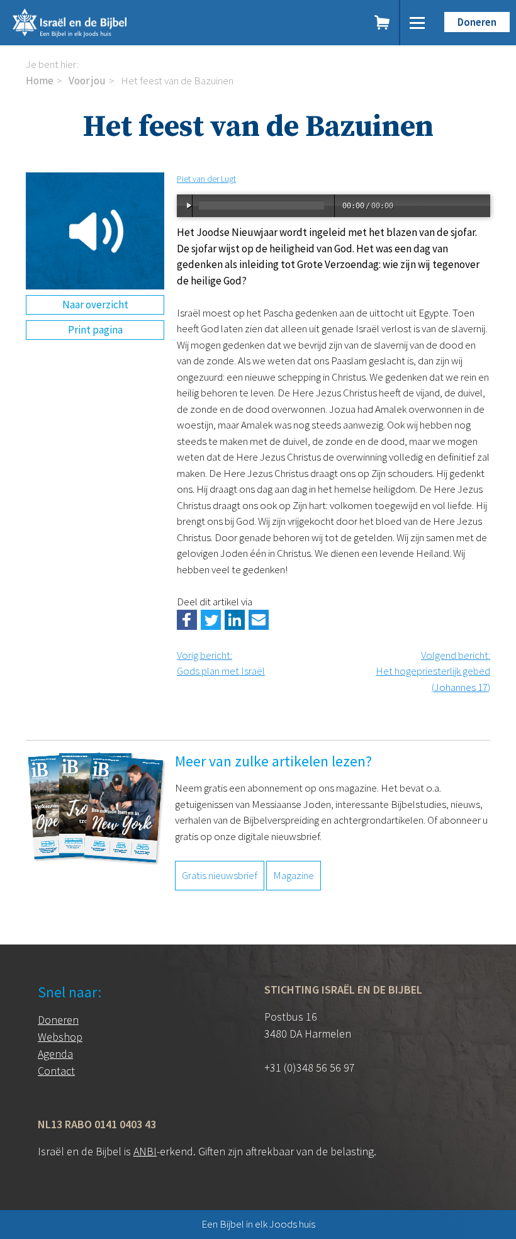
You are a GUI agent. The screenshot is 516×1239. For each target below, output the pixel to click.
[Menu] (417, 22)
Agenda (55, 1053)
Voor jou (87, 80)
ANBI (145, 1151)
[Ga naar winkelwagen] (382, 22)
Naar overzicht (95, 304)
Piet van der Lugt (206, 178)
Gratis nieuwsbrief (219, 875)
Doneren (476, 22)
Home (39, 80)
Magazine (293, 875)
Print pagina (95, 330)
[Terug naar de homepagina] (125, 22)
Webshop (60, 1036)
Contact (56, 1070)
